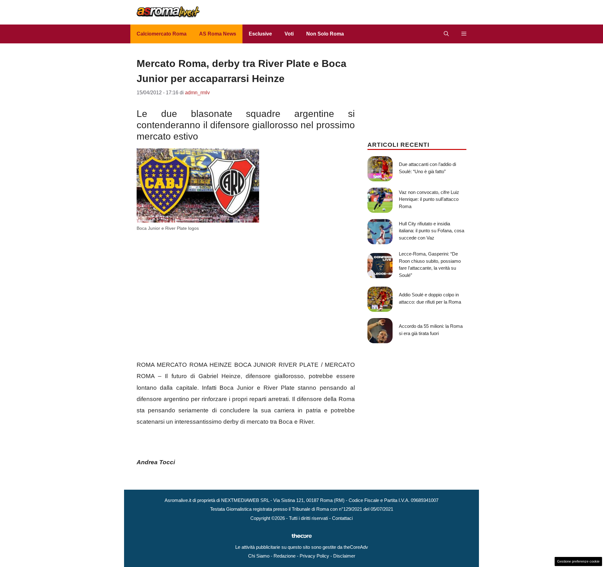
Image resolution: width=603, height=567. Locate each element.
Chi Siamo (258, 556)
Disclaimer (344, 556)
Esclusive (260, 33)
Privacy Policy (314, 556)
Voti (289, 33)
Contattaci (342, 518)
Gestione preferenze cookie (578, 561)
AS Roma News (217, 33)
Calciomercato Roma (162, 33)
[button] (446, 34)
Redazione (285, 556)
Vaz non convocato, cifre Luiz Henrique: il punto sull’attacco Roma (429, 199)
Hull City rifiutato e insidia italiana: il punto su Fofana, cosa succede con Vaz (431, 230)
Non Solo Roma (325, 33)
